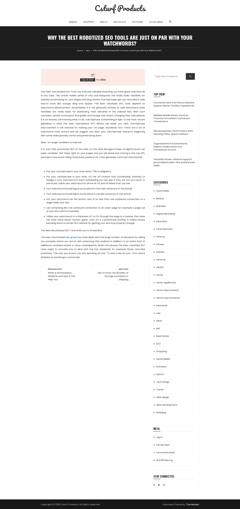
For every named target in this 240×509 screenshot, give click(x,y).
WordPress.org (164, 460)
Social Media (156, 21)
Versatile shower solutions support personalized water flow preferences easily (174, 162)
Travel (159, 389)
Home (159, 275)
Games (160, 252)
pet (158, 328)
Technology (162, 382)
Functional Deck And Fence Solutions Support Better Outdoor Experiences (173, 104)
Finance (160, 236)
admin (103, 79)
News (159, 320)
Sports (160, 374)
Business (161, 206)
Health (103, 21)
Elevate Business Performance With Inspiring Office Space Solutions (173, 133)
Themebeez (192, 504)
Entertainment (164, 229)
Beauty (160, 198)
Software (137, 21)
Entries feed (163, 444)
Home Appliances (166, 282)
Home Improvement (167, 290)
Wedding (161, 412)
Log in (159, 437)
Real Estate (119, 21)
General (73, 21)
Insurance (161, 305)
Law (158, 313)
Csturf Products (120, 8)
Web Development (166, 404)
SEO (93, 74)
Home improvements (168, 297)
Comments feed (165, 452)
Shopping (88, 21)
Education (161, 221)
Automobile (162, 190)
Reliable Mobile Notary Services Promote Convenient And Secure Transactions (171, 118)
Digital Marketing (165, 213)
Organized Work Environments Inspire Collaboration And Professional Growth (170, 146)
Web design (162, 397)
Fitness (160, 244)
